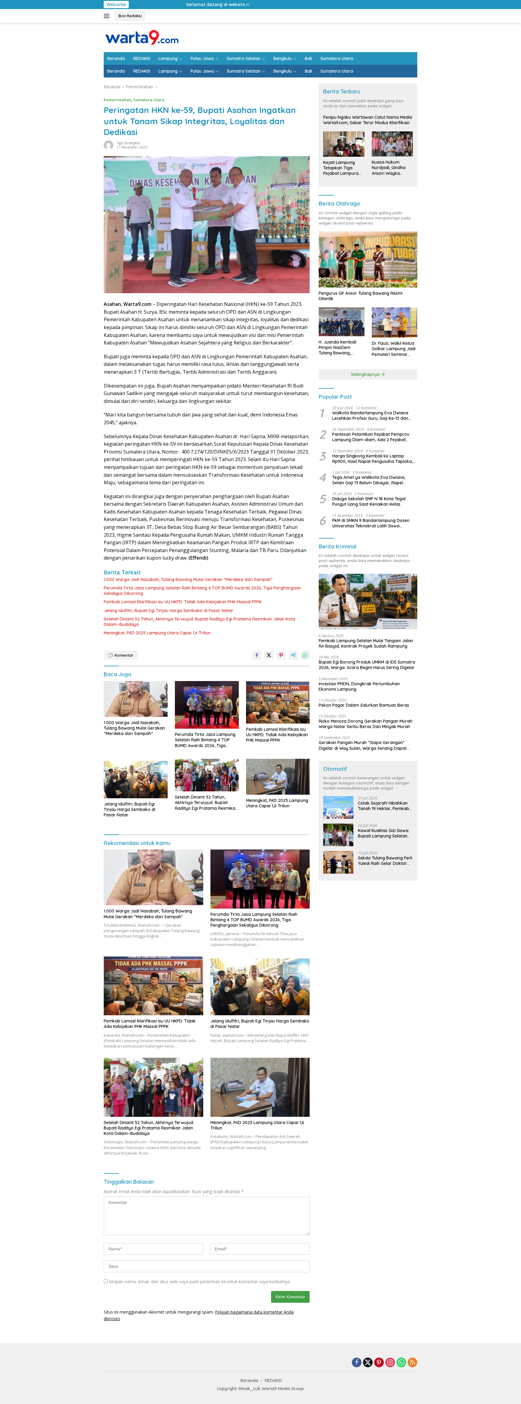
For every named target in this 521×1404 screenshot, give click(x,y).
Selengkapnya (366, 374)
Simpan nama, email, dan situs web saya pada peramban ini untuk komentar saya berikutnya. (199, 1281)
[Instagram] (390, 1363)
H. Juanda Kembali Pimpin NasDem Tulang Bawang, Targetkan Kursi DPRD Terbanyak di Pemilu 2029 (341, 347)
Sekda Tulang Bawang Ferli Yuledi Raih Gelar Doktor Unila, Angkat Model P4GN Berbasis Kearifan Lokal (385, 860)
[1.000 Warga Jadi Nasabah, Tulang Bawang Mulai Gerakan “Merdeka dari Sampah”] (136, 699)
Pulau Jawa (202, 58)
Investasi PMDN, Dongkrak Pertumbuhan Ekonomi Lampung (359, 686)
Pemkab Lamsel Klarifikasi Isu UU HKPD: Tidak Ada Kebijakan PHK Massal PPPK (183, 602)
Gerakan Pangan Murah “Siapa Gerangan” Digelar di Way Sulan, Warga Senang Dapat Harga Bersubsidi (362, 745)
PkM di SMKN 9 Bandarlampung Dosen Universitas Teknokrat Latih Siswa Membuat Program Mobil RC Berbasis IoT (373, 523)
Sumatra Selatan (243, 58)
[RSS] (412, 1363)
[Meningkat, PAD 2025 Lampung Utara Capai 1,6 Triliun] (278, 777)
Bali (308, 58)
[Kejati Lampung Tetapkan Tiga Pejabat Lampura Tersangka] (343, 144)
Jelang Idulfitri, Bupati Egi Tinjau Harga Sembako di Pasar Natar (168, 610)
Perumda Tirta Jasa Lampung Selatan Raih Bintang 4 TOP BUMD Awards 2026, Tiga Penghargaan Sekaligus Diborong (202, 590)
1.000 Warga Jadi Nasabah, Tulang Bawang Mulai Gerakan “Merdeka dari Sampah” (188, 579)
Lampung (168, 58)
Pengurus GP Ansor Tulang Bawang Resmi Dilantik (361, 296)
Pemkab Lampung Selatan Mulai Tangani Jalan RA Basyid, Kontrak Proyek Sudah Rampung (366, 643)
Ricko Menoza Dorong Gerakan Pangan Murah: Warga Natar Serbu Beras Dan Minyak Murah (366, 723)
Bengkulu (282, 58)
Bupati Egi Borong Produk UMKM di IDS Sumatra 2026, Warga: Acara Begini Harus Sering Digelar (367, 664)
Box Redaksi (130, 15)
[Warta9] (141, 37)
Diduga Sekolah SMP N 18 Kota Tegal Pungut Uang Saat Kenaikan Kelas (369, 501)
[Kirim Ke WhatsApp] (305, 655)
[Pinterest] (379, 1363)
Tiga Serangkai (128, 143)
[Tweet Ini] (268, 655)
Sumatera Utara (336, 58)
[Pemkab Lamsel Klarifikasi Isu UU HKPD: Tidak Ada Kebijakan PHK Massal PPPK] (278, 702)
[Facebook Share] (256, 655)
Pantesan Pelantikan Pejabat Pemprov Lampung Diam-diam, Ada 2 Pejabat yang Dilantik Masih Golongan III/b (370, 437)
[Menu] (108, 16)
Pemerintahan (117, 99)
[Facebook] (357, 1363)
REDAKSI (141, 58)
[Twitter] (368, 1363)
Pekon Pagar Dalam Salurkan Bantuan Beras (364, 705)
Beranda (116, 58)
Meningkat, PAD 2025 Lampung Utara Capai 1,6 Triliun (157, 633)
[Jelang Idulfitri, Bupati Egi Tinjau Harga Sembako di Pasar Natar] (136, 778)
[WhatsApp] (401, 1363)
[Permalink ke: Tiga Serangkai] (108, 145)
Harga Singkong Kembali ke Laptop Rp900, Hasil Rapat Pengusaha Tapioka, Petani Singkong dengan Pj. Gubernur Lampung (372, 458)
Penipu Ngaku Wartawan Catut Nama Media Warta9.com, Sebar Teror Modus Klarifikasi (367, 120)
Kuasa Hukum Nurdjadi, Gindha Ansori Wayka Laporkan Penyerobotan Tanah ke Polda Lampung (389, 167)
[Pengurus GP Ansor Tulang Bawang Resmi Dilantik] (368, 259)
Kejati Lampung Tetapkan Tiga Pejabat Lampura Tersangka (340, 168)
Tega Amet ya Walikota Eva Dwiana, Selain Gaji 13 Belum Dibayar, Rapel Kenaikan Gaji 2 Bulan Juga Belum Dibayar (368, 480)
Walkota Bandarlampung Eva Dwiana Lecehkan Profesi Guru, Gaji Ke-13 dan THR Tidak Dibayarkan (370, 415)
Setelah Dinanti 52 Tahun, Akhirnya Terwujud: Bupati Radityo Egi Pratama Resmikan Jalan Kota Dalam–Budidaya (199, 621)
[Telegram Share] (293, 655)
